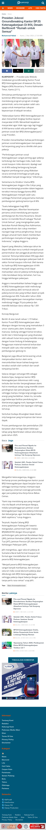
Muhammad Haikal (9, 36)
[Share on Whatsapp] (29, 71)
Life (30, 8)
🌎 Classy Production (10, 808)
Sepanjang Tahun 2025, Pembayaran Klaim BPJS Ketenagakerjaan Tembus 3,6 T (28, 645)
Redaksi (5, 724)
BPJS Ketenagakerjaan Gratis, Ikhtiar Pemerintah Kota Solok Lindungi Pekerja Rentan (26, 632)
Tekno (4, 782)
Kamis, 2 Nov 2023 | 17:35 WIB (31, 36)
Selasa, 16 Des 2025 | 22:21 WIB (25, 638)
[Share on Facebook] (7, 71)
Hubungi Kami (8, 727)
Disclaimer (6, 743)
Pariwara (5, 788)
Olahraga (5, 785)
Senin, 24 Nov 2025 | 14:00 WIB (24, 650)
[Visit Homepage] (23, 3)
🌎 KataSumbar (8, 802)
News (10, 8)
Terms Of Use (7, 736)
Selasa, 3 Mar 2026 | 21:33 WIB (26, 470)
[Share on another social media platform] (39, 71)
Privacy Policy (8, 739)
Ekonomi (20, 8)
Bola (4, 779)
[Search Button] (43, 3)
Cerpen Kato (7, 769)
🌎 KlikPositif (7, 800)
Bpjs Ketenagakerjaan (17, 585)
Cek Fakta (40, 8)
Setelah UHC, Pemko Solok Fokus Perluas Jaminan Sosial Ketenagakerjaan (29, 464)
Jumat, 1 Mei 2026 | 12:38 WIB (25, 458)
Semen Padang (8, 776)
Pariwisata (6, 772)
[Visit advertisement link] (23, 826)
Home (4, 14)
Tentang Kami (7, 720)
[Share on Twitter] (18, 71)
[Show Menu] (3, 3)
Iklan (4, 733)
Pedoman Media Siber (11, 730)
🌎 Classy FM (7, 805)
